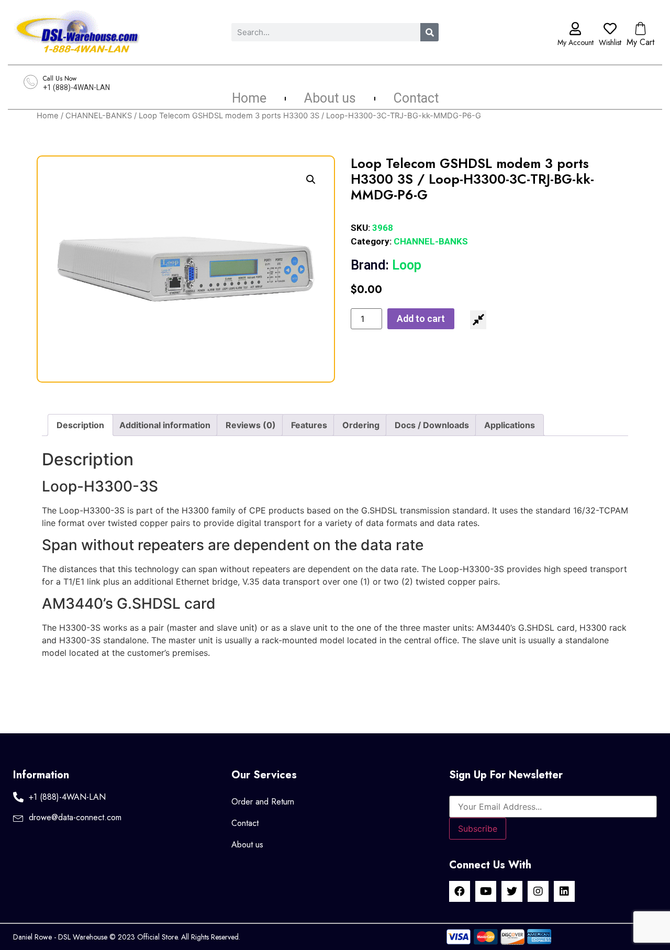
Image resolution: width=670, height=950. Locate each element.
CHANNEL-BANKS (98, 115)
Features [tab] (309, 425)
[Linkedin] (564, 891)
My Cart (640, 42)
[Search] (429, 32)
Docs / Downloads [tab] (432, 425)
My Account (575, 42)
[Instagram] (538, 891)
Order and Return (262, 802)
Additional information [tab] (164, 425)
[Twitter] (511, 891)
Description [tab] (80, 425)
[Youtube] (485, 891)
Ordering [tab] (360, 425)
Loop (386, 265)
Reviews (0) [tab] (251, 425)
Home (249, 98)
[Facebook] (459, 891)
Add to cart (421, 318)
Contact (416, 98)
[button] (311, 179)
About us (330, 98)
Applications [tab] (509, 425)
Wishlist (610, 42)
